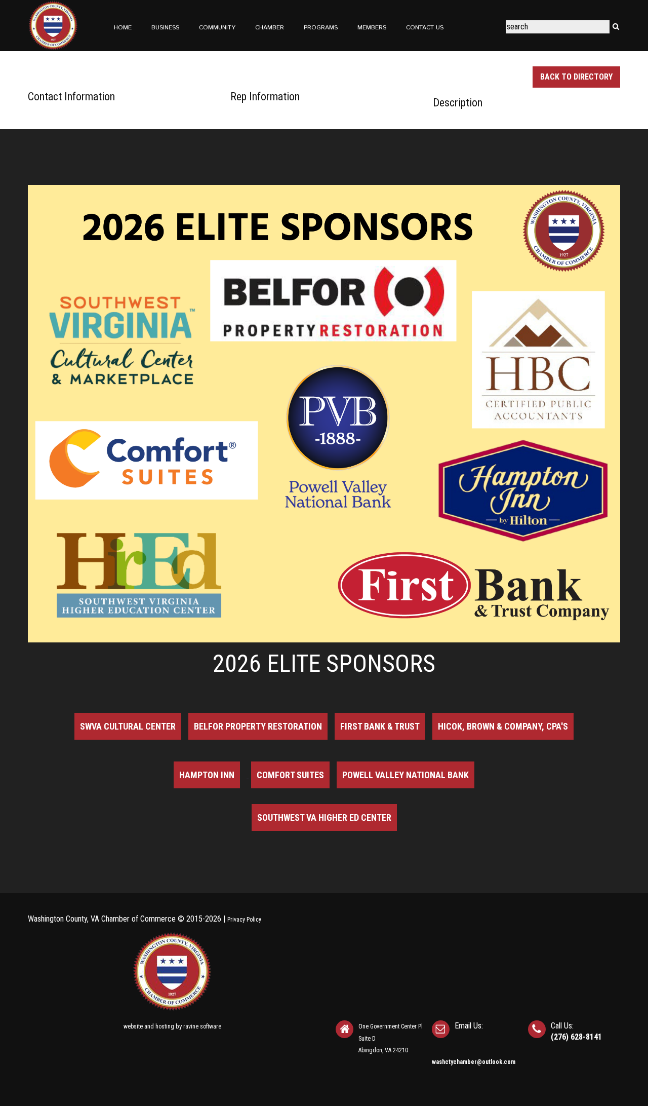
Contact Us (424, 27)
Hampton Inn (206, 775)
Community (217, 27)
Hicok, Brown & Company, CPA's (503, 726)
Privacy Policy (244, 919)
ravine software (202, 1026)
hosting (164, 1026)
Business (165, 27)
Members (371, 27)
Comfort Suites (290, 775)
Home (123, 27)
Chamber (269, 27)
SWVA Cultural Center (128, 726)
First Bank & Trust (380, 726)
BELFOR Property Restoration (258, 726)
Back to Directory (576, 77)
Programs (321, 27)
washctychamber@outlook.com (473, 1061)
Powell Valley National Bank (405, 775)
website (133, 1026)
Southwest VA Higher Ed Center (324, 817)
